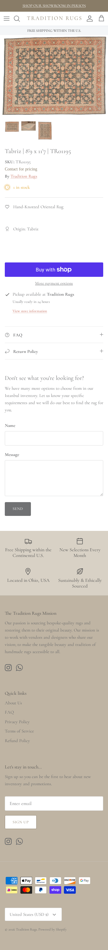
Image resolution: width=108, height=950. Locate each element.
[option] (54, 76)
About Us (13, 703)
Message (12, 454)
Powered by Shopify (52, 929)
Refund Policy (17, 740)
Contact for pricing (21, 169)
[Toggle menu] (6, 18)
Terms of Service (19, 731)
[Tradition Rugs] (54, 19)
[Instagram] (8, 667)
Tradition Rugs (23, 176)
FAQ (9, 712)
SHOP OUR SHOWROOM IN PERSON (54, 5)
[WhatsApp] (19, 667)
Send (18, 508)
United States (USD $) (29, 914)
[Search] (19, 18)
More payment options (54, 283)
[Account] (88, 18)
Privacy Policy (17, 721)
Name (10, 425)
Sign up (21, 822)
